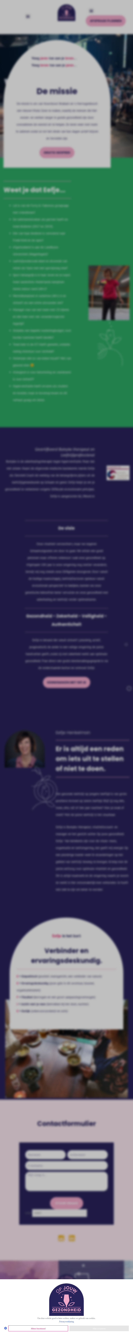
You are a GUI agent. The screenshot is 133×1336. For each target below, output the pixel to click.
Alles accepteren (99, 1328)
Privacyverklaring (66, 1321)
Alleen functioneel (38, 1328)
